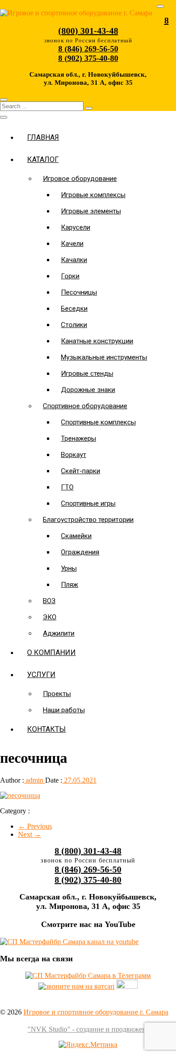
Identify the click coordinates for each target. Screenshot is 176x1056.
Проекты (57, 694)
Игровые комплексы (93, 195)
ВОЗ (49, 601)
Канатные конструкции (97, 341)
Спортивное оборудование (85, 406)
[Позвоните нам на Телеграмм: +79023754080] (88, 975)
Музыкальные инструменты (104, 357)
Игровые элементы (91, 211)
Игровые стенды (87, 373)
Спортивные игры (88, 503)
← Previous (35, 826)
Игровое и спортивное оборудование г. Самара (95, 1012)
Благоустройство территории (88, 520)
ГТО (67, 487)
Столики (74, 325)
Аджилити (58, 633)
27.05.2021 (79, 780)
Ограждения (80, 552)
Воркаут (73, 455)
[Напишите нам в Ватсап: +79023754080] (76, 986)
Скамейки (76, 536)
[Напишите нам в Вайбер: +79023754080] (127, 986)
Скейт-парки (80, 471)
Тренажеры (78, 438)
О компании (51, 652)
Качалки (74, 260)
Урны (69, 568)
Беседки (74, 308)
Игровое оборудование (80, 179)
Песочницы (79, 292)
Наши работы (64, 710)
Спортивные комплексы (98, 422)
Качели (72, 244)
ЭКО (49, 617)
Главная (43, 137)
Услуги (41, 674)
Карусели (75, 227)
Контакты (46, 729)
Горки (70, 276)
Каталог (43, 159)
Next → (29, 834)
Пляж (69, 585)
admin (34, 780)
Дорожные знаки (88, 390)
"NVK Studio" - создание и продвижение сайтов (102, 1029)
